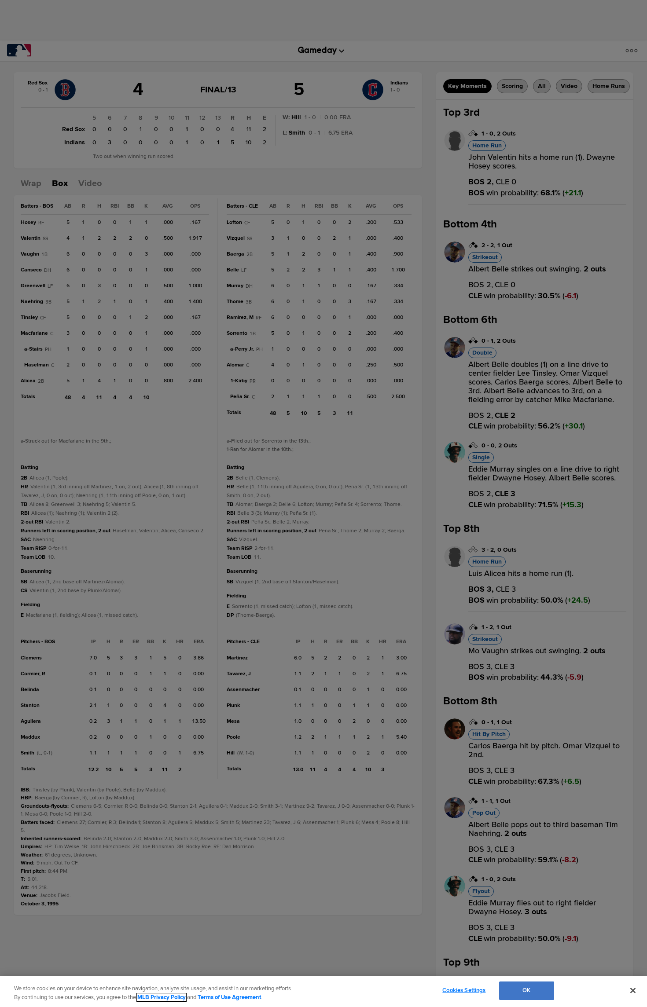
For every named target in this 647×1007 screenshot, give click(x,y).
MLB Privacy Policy (161, 997)
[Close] (633, 990)
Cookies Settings (463, 990)
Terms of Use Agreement (229, 997)
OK (526, 990)
